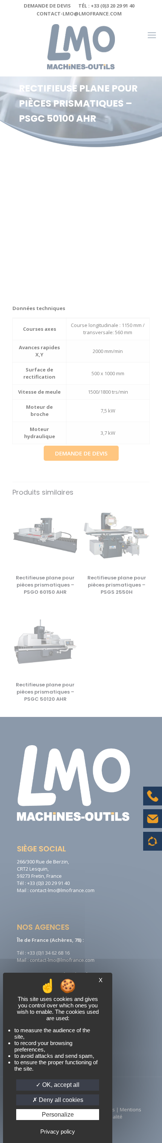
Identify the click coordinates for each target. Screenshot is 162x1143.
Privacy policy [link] (57, 1131)
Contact (152, 824)
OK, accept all (60, 1085)
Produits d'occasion (152, 845)
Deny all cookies (60, 1100)
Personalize (58, 1114)
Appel (152, 801)
